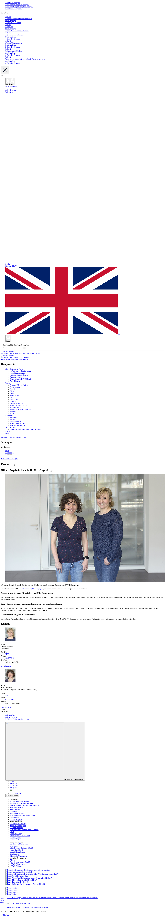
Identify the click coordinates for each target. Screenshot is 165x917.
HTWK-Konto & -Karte (14, 369)
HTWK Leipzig (11, 86)
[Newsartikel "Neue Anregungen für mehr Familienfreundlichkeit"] (31, 874)
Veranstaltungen (15, 421)
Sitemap (45, 907)
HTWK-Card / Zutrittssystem (20, 371)
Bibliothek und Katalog (18, 824)
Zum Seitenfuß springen (13, 9)
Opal (11, 397)
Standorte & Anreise (17, 814)
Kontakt (8, 432)
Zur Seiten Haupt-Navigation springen (19, 7)
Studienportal (14, 854)
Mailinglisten (14, 395)
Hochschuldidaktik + (17, 850)
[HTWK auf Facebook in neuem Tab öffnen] (11, 892)
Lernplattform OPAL (17, 852)
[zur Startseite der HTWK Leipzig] (15, 357)
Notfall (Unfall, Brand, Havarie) (21, 803)
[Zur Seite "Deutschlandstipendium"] (16, 876)
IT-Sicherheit (10, 427)
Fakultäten (9, 92)
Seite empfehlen (11, 717)
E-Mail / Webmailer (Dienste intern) (22, 816)
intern (7, 434)
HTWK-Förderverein (17, 864)
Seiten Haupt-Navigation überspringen (14, 359)
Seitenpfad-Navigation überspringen (13, 437)
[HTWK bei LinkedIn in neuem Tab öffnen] (11, 890)
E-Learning (9, 415)
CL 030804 (9, 699)
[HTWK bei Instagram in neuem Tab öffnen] (11, 888)
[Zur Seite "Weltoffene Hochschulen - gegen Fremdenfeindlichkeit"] (28, 878)
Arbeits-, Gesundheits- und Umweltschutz (25, 805)
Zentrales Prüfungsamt (18, 826)
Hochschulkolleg (16, 834)
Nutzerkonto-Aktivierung (19, 375)
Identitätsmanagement (17, 373)
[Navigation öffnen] (2, 75)
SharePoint (14, 399)
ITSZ (7, 654)
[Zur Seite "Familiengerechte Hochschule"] (18, 872)
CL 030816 (9, 658)
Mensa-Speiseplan (16, 807)
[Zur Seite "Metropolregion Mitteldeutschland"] (21, 880)
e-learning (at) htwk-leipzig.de (32, 589)
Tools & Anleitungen (17, 425)
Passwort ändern (16, 377)
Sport (12, 832)
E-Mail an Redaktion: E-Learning (17, 719)
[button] (10, 81)
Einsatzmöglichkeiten (17, 423)
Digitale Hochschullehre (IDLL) (21, 848)
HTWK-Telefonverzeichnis (19, 801)
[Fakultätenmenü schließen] (5, 70)
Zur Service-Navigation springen (17, 5)
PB (6, 695)
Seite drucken (10, 715)
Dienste (8, 383)
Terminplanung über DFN (19, 405)
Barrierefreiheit (36, 907)
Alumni (12, 860)
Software (13, 401)
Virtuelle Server (15, 407)
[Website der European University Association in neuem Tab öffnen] (27, 870)
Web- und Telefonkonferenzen (20, 409)
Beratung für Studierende (19, 844)
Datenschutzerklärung (22, 907)
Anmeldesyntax (15, 381)
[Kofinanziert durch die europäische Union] (18, 904)
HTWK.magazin (16, 820)
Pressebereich (15, 818)
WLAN (12, 413)
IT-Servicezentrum (7, 355)
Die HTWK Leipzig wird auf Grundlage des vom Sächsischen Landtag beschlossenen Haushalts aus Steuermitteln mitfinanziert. (52, 898)
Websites (13, 411)
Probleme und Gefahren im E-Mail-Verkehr (25, 429)
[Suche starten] (25, 348)
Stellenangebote (15, 838)
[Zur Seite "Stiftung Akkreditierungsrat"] (26, 884)
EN (119, 334)
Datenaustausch (15, 387)
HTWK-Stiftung (16, 866)
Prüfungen (13, 811)
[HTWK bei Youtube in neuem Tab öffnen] (11, 894)
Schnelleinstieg (10, 90)
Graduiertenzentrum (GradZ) (20, 862)
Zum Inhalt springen (12, 3)
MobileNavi (5, 915)
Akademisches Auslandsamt (20, 836)
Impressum (10, 907)
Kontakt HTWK (11, 266)
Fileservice (14, 391)
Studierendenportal (16, 403)
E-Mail (12, 389)
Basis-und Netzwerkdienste (19, 385)
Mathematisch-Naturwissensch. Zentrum (24, 830)
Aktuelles (13, 417)
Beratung (13, 419)
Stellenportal (14, 840)
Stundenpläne (15, 809)
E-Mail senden (6, 666)
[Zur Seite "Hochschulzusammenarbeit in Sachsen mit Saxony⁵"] (17, 882)
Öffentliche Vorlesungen (18, 856)
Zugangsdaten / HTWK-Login (21, 379)
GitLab (12, 393)
